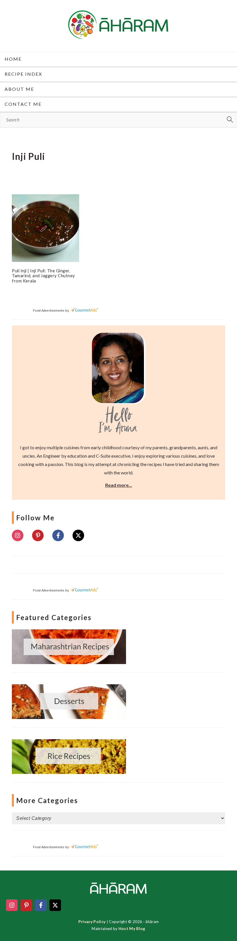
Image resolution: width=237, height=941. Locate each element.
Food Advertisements (48, 310)
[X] (78, 535)
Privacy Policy (91, 921)
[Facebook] (58, 535)
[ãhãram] (118, 33)
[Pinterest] (38, 535)
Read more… (118, 485)
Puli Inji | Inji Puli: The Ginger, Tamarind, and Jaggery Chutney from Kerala (43, 275)
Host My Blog (131, 928)
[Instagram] (17, 535)
